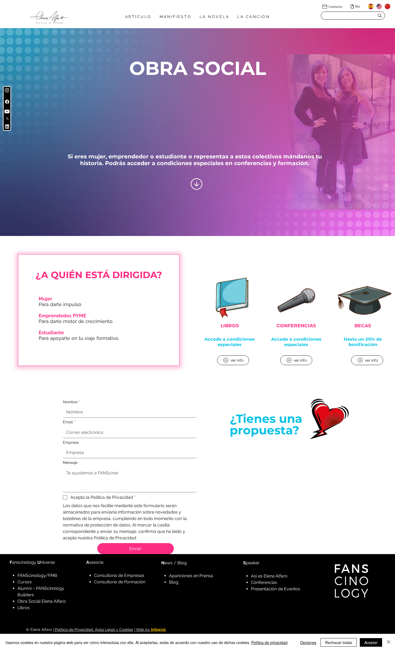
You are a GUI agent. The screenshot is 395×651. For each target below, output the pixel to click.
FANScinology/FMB (37, 575)
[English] (379, 6)
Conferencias (264, 582)
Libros (23, 607)
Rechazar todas (338, 642)
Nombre (71, 402)
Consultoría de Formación (119, 581)
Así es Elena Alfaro (269, 576)
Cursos (24, 581)
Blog (173, 582)
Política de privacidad (269, 642)
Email (69, 422)
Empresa (71, 442)
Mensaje (70, 462)
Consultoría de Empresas (119, 575)
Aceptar (371, 642)
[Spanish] (371, 6)
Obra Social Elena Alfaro (41, 601)
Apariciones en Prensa (191, 575)
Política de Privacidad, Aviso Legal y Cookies (93, 629)
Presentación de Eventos (275, 588)
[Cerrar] (388, 642)
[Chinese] (387, 6)
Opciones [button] (308, 642)
